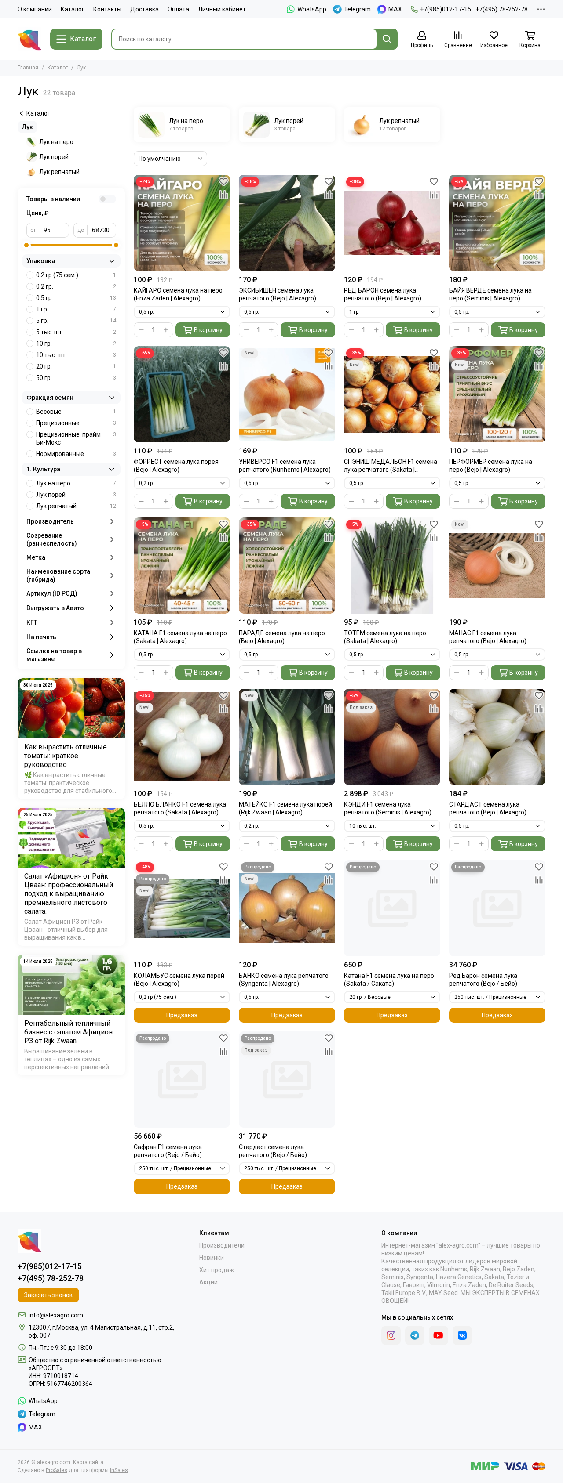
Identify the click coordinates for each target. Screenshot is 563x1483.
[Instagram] (391, 1335)
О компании (35, 9)
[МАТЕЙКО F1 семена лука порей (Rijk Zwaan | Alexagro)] (287, 737)
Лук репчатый (59, 171)
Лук (27, 126)
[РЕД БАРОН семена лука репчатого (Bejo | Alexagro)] (392, 223)
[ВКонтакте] (462, 1335)
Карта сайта (88, 1462)
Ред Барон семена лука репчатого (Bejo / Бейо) (483, 979)
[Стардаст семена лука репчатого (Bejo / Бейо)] (287, 1079)
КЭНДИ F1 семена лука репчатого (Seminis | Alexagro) (387, 808)
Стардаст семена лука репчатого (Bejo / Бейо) (273, 1150)
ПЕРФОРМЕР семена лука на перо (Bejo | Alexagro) (490, 465)
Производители (222, 1245)
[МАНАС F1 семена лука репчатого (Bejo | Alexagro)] (497, 565)
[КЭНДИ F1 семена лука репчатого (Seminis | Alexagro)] (392, 737)
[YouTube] (438, 1335)
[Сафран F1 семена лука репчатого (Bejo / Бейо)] (182, 1079)
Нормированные (76, 453)
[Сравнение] (223, 194)
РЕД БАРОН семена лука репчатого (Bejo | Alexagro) (382, 294)
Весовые (76, 411)
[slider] (26, 245)
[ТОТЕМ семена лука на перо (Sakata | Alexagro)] (392, 565)
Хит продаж (216, 1269)
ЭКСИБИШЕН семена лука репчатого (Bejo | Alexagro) (277, 294)
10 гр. (76, 343)
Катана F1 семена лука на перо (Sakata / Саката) (389, 979)
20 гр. (76, 366)
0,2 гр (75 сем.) (76, 275)
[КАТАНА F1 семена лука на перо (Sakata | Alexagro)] (182, 565)
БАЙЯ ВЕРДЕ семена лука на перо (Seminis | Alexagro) (490, 294)
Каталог (72, 9)
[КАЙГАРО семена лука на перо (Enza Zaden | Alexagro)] (182, 223)
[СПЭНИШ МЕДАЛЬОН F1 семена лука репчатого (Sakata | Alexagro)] (392, 394)
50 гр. (76, 377)
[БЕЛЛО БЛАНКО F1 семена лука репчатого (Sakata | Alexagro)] (182, 737)
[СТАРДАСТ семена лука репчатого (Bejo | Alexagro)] (497, 737)
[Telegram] (414, 1335)
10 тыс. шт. (76, 354)
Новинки (211, 1257)
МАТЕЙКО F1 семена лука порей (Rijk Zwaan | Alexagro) (285, 808)
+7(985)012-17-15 (445, 9)
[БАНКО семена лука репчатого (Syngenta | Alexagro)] (287, 908)
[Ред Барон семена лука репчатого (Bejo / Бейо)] (497, 908)
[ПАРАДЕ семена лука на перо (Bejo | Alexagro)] (287, 565)
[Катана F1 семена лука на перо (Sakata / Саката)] (392, 908)
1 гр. (76, 309)
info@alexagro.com (56, 1315)
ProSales (56, 1470)
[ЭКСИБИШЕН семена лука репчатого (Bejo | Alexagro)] (287, 223)
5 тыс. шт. (76, 332)
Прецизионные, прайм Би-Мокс (76, 438)
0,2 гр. (76, 286)
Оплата (178, 9)
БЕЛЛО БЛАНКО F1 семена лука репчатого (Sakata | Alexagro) (180, 808)
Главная (28, 68)
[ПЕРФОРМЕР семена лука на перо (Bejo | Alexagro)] (497, 394)
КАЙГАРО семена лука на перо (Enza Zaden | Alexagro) (178, 294)
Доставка (144, 9)
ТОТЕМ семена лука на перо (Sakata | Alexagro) (385, 636)
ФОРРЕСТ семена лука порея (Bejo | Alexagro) (176, 465)
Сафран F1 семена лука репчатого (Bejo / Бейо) (168, 1150)
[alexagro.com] (29, 39)
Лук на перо (56, 141)
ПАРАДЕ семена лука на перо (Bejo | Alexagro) (282, 636)
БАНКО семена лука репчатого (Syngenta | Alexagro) (284, 979)
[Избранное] (223, 181)
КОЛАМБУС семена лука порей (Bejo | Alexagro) (179, 979)
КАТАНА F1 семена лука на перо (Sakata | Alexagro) (180, 636)
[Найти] (387, 39)
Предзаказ (181, 1015)
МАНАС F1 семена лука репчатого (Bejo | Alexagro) (487, 636)
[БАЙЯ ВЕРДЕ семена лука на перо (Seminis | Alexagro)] (497, 223)
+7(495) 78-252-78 (501, 9)
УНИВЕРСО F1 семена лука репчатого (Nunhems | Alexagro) (285, 465)
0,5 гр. (76, 297)
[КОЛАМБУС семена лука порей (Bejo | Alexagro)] (182, 908)
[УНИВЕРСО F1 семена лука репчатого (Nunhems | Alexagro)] (287, 394)
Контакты (107, 9)
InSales (119, 1470)
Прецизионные (76, 423)
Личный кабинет (222, 9)
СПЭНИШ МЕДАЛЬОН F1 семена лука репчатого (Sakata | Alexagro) (390, 466)
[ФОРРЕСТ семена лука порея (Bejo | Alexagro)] (182, 394)
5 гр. (76, 320)
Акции (208, 1282)
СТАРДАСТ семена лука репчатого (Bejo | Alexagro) (487, 808)
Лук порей (54, 156)
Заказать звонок (48, 1295)
